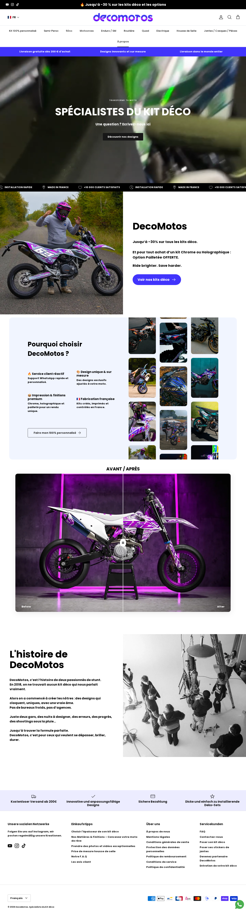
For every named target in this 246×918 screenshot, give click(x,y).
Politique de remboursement (166, 856)
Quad (145, 31)
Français (16, 898)
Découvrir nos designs (123, 137)
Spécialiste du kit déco (41, 907)
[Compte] (220, 17)
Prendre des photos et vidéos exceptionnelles (103, 846)
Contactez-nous (211, 837)
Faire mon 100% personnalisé (55, 433)
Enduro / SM (108, 31)
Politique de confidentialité (165, 867)
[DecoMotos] (123, 17)
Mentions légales (158, 837)
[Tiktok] (17, 4)
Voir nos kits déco (154, 279)
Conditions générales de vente (167, 842)
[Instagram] (12, 4)
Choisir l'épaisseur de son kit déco (95, 831)
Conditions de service (161, 862)
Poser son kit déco (212, 842)
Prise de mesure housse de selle (93, 851)
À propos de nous (158, 831)
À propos (123, 41)
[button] (13, 17)
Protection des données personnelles (163, 849)
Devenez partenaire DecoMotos (214, 858)
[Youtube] (7, 4)
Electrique (162, 31)
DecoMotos (22, 907)
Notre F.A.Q (79, 856)
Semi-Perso (51, 31)
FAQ (202, 831)
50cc (69, 31)
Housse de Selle (186, 31)
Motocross (87, 31)
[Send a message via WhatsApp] (239, 904)
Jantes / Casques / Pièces (220, 31)
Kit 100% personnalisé (22, 31)
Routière (129, 31)
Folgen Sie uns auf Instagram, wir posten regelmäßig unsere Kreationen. (35, 833)
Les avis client (81, 862)
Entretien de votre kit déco (218, 866)
